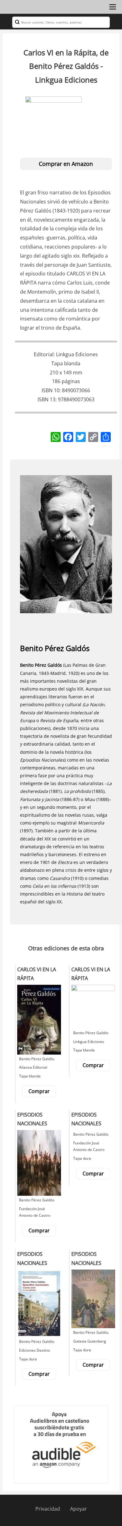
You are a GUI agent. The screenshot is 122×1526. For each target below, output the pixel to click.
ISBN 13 (46, 399)
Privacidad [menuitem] (47, 1508)
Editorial (43, 354)
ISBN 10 (50, 390)
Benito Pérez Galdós (54, 648)
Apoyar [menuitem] (78, 1508)
